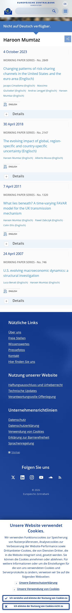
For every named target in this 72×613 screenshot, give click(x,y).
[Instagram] (32, 477)
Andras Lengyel (36, 91)
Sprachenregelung (21, 443)
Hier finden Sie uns (21, 361)
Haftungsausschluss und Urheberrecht (35, 385)
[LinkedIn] (22, 477)
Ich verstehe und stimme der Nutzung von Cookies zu (38, 598)
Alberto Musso (43, 158)
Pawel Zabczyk (43, 220)
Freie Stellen (17, 338)
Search (54, 11)
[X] (13, 477)
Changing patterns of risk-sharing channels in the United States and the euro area (32, 74)
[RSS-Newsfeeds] (60, 477)
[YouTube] (41, 477)
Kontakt (13, 356)
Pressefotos (16, 350)
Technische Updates (22, 391)
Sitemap (15, 452)
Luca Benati (9, 283)
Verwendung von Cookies (26, 431)
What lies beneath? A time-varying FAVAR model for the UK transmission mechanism (35, 208)
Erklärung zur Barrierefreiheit (28, 437)
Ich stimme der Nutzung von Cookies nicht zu (38, 606)
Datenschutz (17, 420)
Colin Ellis (8, 225)
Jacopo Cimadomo (13, 86)
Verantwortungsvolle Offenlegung (32, 396)
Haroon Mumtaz (12, 158)
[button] (65, 3)
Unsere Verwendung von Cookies (38, 589)
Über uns (14, 332)
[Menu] (65, 11)
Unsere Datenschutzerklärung (38, 583)
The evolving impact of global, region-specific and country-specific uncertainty (32, 146)
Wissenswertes (18, 344)
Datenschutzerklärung (23, 425)
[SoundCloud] (51, 477)
